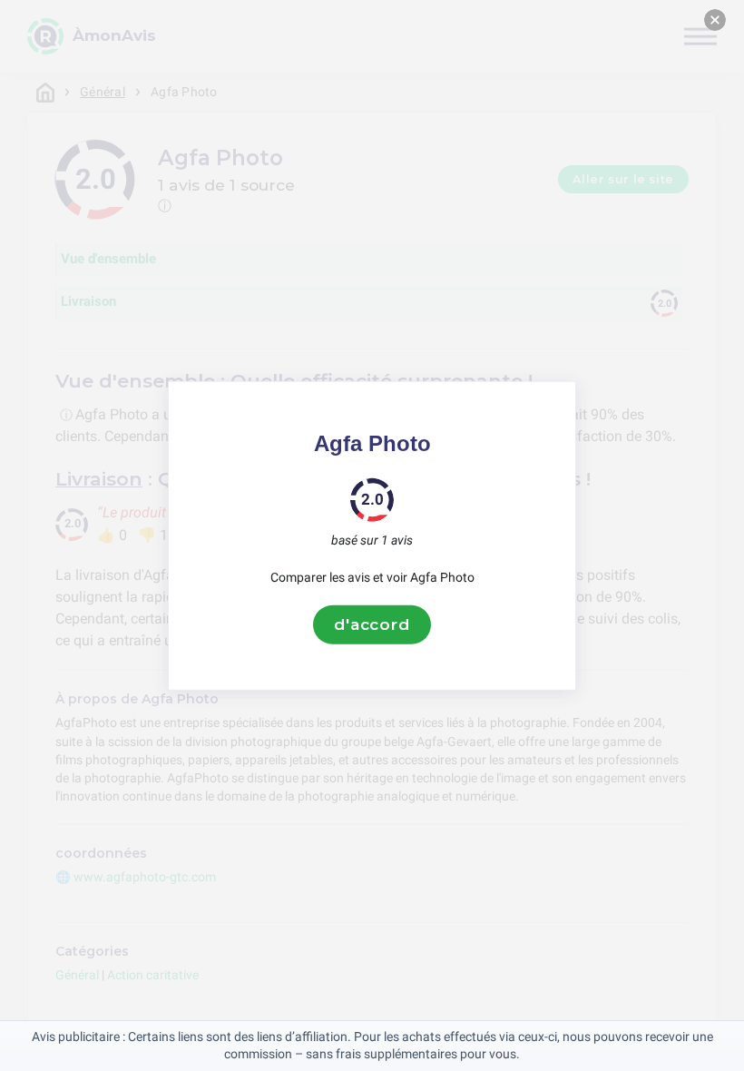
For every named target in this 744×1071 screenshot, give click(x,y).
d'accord (372, 624)
